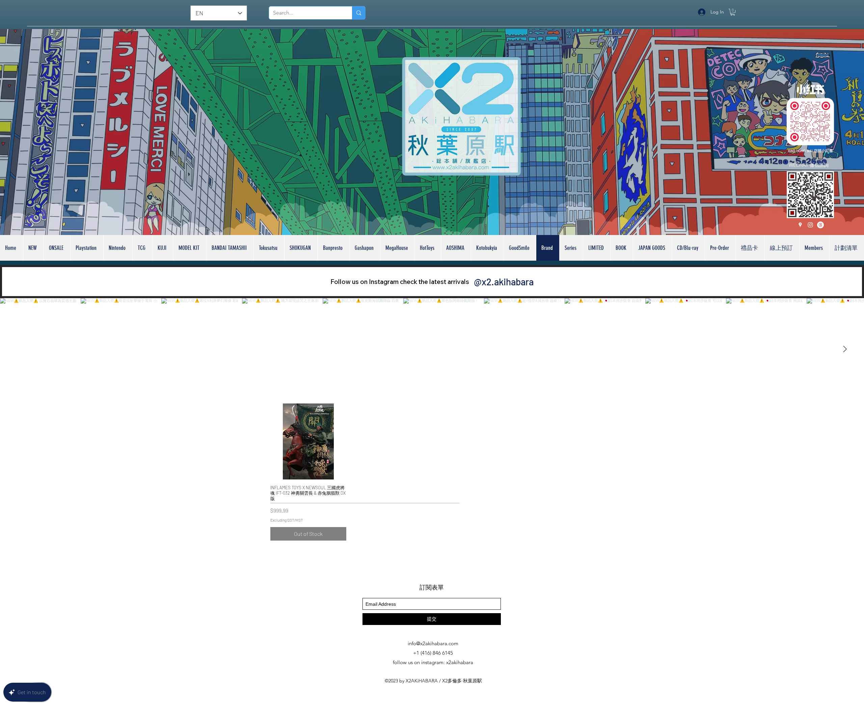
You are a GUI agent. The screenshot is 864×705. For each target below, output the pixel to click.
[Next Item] (844, 349)
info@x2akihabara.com (433, 644)
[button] (733, 12)
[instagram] (810, 224)
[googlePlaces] (800, 224)
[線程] (820, 224)
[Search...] (358, 12)
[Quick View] (308, 441)
